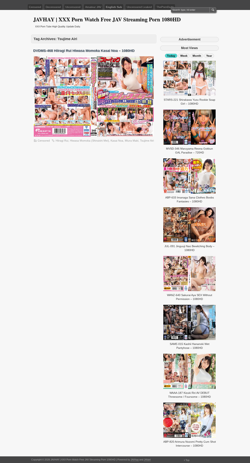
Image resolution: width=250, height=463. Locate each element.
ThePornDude (165, 7)
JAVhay (135, 459)
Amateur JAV (93, 7)
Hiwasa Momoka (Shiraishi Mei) (89, 140)
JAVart (147, 459)
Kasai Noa (117, 140)
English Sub (114, 7)
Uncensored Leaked (139, 7)
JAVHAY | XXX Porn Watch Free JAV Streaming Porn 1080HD (107, 19)
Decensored (53, 7)
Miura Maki (131, 140)
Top (187, 460)
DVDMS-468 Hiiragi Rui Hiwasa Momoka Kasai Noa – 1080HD (84, 51)
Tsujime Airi (147, 140)
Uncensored (72, 7)
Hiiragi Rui (62, 140)
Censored (35, 7)
